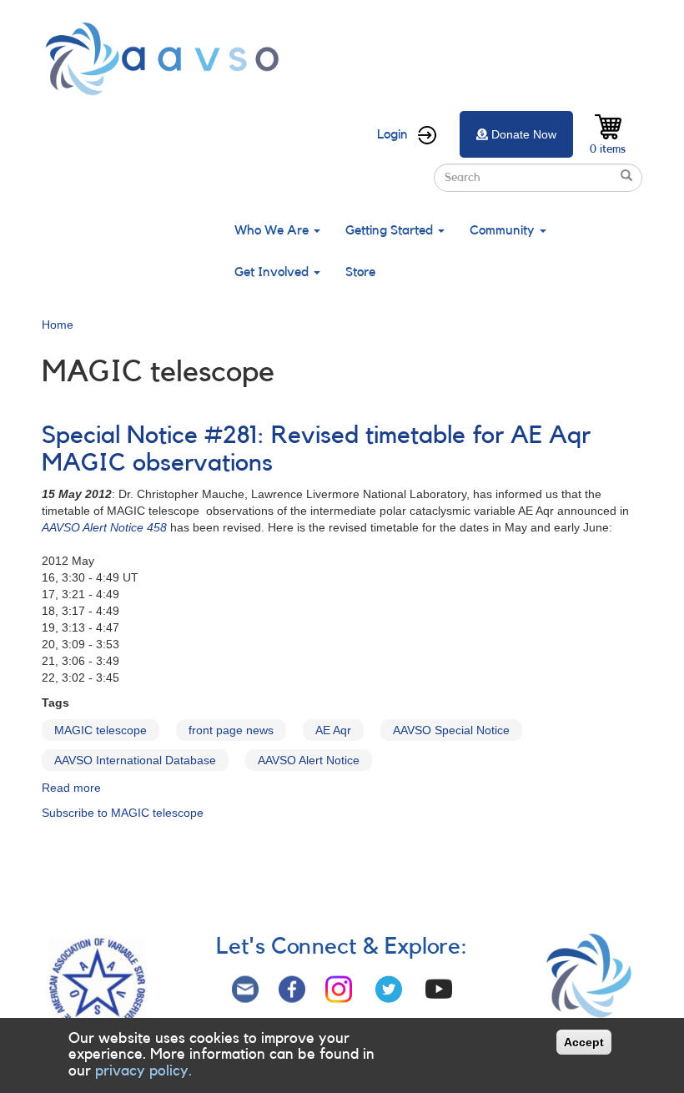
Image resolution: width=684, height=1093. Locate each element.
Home (57, 324)
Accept (584, 1042)
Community (504, 230)
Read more (71, 787)
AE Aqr (333, 730)
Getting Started (390, 230)
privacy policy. (143, 1070)
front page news (231, 730)
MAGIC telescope (100, 730)
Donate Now (523, 134)
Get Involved (273, 272)
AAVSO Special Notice (451, 730)
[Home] (167, 58)
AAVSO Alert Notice (309, 760)
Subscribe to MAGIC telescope (123, 812)
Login (392, 134)
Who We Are (273, 230)
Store (360, 272)
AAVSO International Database (135, 760)
